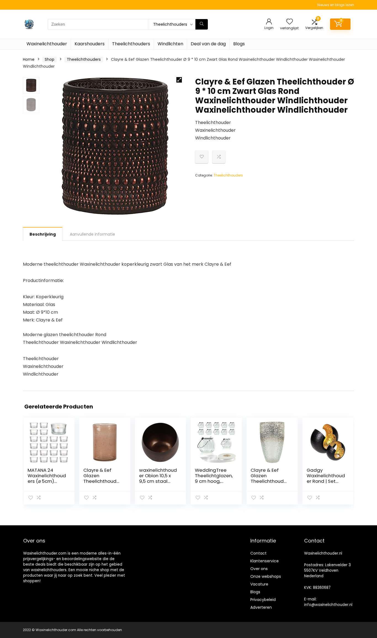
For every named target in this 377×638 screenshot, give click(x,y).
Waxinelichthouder (46, 44)
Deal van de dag (208, 44)
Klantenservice (264, 561)
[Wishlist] (289, 22)
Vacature (259, 584)
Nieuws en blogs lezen (335, 4)
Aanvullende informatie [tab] (92, 234)
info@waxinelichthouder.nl (328, 604)
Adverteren (261, 607)
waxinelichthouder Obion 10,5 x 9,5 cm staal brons (158, 478)
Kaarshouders (90, 44)
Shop (49, 59)
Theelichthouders (131, 44)
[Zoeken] (201, 24)
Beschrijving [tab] (43, 234)
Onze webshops (265, 576)
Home (28, 59)
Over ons (259, 568)
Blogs (239, 44)
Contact (258, 553)
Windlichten (170, 44)
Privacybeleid (263, 599)
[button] (179, 80)
